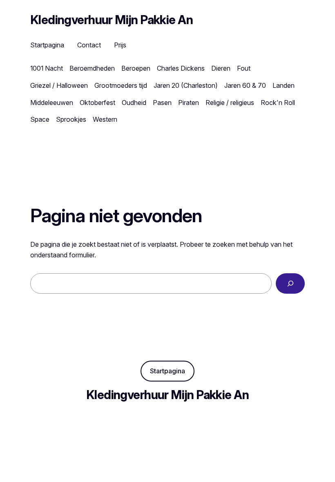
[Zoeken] (290, 283)
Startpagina (167, 371)
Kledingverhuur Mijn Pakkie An (111, 20)
